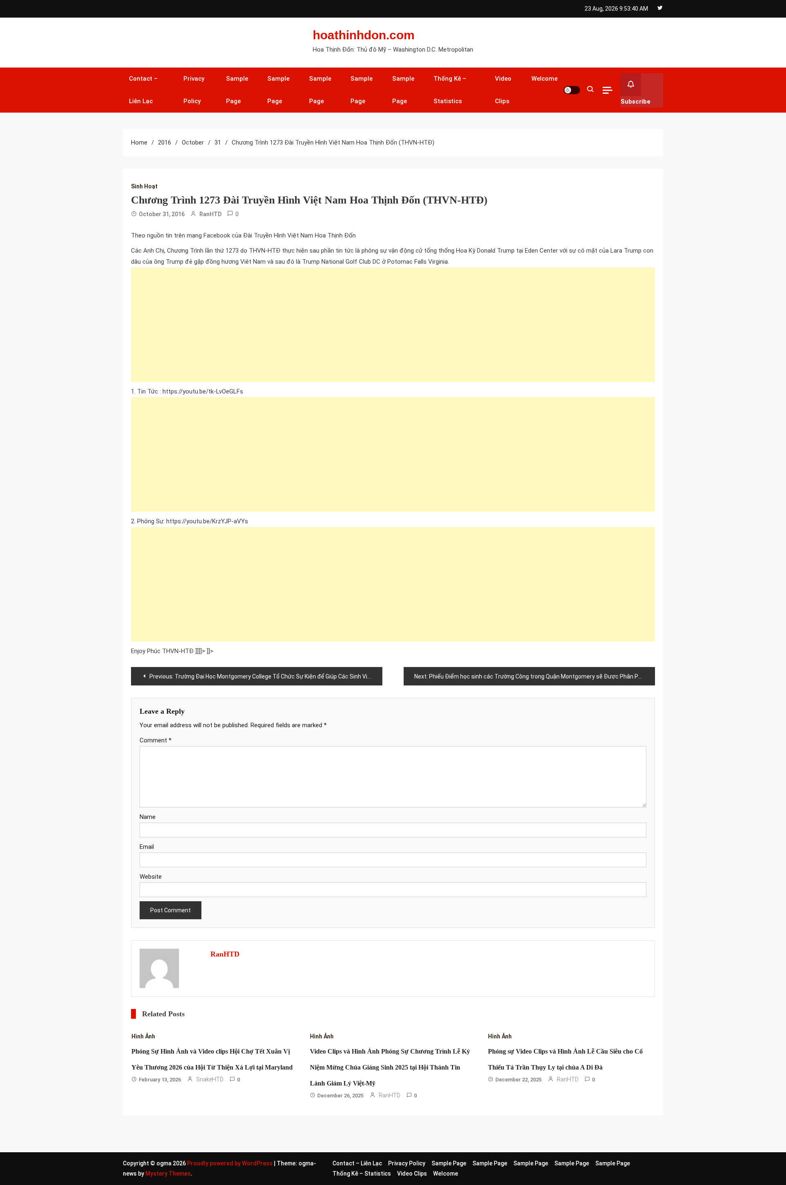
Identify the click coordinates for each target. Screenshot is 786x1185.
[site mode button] (572, 90)
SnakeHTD (210, 1079)
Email (147, 846)
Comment (156, 740)
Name (148, 817)
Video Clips (503, 90)
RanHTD (210, 214)
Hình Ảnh (143, 1036)
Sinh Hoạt (144, 186)
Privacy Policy (193, 90)
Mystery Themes (168, 1173)
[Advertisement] (376, 324)
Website (151, 876)
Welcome (544, 78)
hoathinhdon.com (364, 35)
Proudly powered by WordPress (230, 1163)
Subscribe (635, 101)
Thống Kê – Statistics (450, 90)
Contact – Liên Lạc (143, 90)
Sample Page (237, 90)
